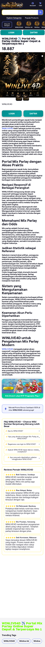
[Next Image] (43, 75)
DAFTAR (34, 32)
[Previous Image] (2, 75)
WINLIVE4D (7, 128)
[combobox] (20, 12)
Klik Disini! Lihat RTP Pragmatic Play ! (22, 396)
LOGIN (11, 32)
